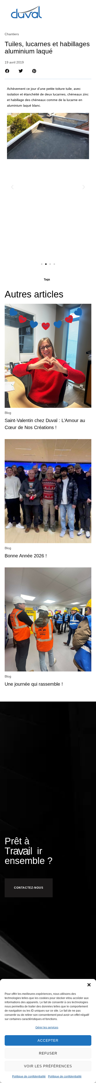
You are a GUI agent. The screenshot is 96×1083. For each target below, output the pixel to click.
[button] (89, 984)
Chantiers (12, 34)
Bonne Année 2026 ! (26, 555)
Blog (8, 413)
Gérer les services (46, 1027)
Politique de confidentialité (29, 1076)
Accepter (48, 1040)
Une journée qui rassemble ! (34, 684)
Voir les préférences (48, 1066)
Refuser (48, 1053)
